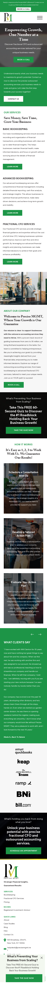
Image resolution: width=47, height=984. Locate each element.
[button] (42, 958)
